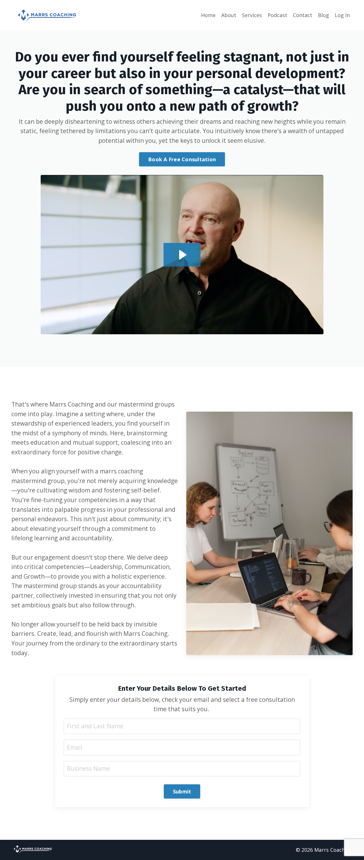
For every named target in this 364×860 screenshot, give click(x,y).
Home (208, 15)
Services (252, 15)
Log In (342, 15)
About (228, 15)
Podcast (277, 15)
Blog (323, 15)
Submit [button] (182, 791)
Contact (302, 15)
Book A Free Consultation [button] (182, 159)
